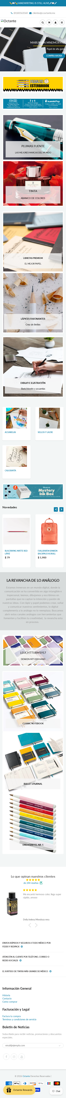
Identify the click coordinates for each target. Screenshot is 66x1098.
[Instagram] (14, 1056)
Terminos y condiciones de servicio (19, 1019)
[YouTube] (21, 1056)
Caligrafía (10, 470)
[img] (33, 879)
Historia (6, 995)
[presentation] (56, 509)
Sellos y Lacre (45, 432)
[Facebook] (6, 1056)
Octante (26, 1076)
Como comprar (9, 1001)
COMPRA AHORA (54, 55)
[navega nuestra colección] (16, 417)
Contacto (7, 998)
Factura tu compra (11, 1016)
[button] (30, 925)
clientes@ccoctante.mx (44, 13)
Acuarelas (10, 432)
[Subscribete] (59, 1045)
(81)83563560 (21, 13)
